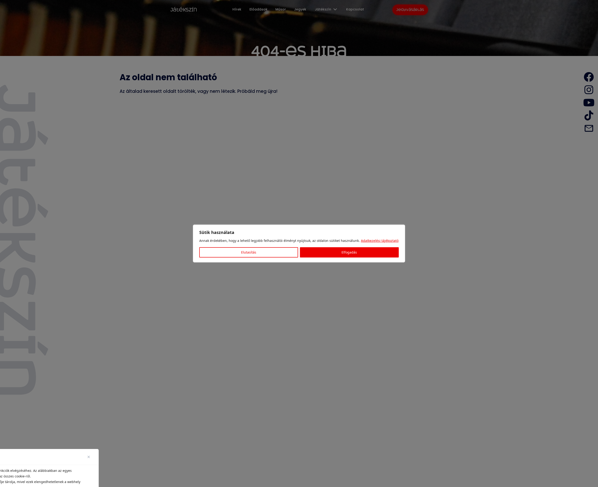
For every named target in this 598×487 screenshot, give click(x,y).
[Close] (90, 457)
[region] (299, 243)
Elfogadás (349, 252)
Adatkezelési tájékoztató (380, 240)
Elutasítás (248, 252)
